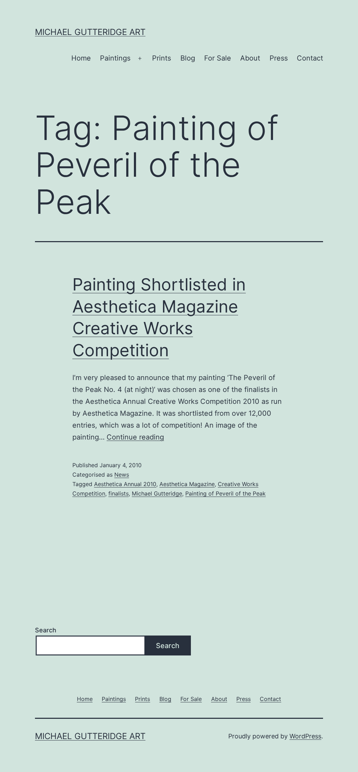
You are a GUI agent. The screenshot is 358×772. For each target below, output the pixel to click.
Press (279, 58)
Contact (310, 58)
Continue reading (135, 437)
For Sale (217, 58)
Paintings (115, 58)
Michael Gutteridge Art (90, 32)
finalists (118, 493)
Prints (161, 58)
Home (81, 58)
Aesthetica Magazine (187, 483)
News (121, 474)
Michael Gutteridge (157, 493)
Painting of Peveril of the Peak (225, 493)
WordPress (305, 736)
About (250, 58)
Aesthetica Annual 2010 (125, 483)
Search (45, 630)
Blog (187, 58)
